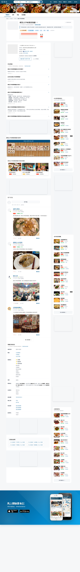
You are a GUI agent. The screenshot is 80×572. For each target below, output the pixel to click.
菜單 (13, 14)
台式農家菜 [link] (18, 352)
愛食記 (7, 18)
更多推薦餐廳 (62, 312)
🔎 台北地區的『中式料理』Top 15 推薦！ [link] (17, 442)
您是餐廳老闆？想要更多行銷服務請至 (28, 55)
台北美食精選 (23, 30)
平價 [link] (17, 400)
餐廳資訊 (7, 14)
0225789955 (25, 53)
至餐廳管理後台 (31, 155)
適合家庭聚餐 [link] (18, 407)
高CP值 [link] (17, 402)
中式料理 (15, 18)
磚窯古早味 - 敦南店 (29, 51)
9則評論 (41, 37)
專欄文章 (65, 1)
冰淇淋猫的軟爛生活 (17, 307)
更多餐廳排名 (62, 169)
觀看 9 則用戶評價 (26, 58)
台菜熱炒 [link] (17, 354)
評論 (18, 14)
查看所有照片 (75, 11)
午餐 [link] (44, 30)
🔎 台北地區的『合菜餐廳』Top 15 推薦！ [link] (35, 442)
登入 (51, 1)
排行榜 (75, 1)
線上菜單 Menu (28, 141)
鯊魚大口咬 (15, 275)
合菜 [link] (41, 30)
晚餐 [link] (48, 30)
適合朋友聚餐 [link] (18, 405)
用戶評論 (10, 197)
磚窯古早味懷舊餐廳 (28, 22)
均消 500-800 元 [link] (19, 397)
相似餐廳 (23, 14)
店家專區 (69, 1)
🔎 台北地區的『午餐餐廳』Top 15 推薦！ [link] (17, 444)
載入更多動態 (27, 339)
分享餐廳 (37, 58)
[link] (66, 106)
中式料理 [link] (36, 30)
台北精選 (11, 18)
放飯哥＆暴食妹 (16, 208)
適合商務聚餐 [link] (18, 409)
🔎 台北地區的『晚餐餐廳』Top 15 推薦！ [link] (35, 444)
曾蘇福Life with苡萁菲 (17, 242)
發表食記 (55, 1)
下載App (60, 1)
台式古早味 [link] (18, 356)
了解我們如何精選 (37, 24)
